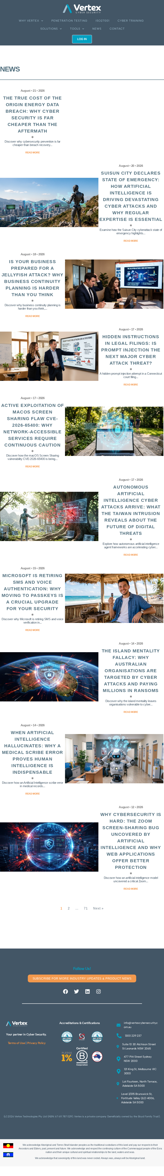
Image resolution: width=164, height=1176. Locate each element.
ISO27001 (102, 20)
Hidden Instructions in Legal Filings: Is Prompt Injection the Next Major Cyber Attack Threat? (131, 350)
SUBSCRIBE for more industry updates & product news (82, 978)
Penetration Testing (69, 20)
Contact (117, 28)
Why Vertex (29, 20)
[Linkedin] (87, 991)
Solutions (49, 28)
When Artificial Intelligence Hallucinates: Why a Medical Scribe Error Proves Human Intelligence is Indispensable (32, 752)
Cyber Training (131, 20)
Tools (75, 28)
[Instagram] (98, 991)
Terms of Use (16, 1043)
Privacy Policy (36, 1043)
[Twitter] (77, 991)
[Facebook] (66, 991)
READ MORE (131, 888)
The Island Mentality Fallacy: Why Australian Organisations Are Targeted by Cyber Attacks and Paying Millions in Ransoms (131, 670)
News (96, 28)
